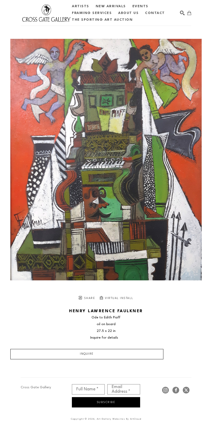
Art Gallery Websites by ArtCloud (119, 419)
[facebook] (175, 390)
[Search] (182, 13)
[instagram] (165, 390)
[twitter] (186, 390)
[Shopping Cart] (189, 13)
